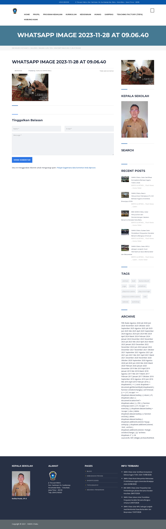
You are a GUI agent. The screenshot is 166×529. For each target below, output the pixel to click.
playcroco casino (128, 291)
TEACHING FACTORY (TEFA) (130, 14)
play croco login (144, 291)
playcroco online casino (131, 296)
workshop (135, 302)
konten (132, 286)
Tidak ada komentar (106, 71)
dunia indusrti (144, 281)
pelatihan (142, 286)
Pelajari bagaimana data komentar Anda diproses (76, 167)
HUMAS (97, 14)
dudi (133, 281)
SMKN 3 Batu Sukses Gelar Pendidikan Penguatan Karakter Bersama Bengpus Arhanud (137, 500)
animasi (125, 281)
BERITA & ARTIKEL (137, 185)
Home (27, 14)
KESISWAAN (85, 14)
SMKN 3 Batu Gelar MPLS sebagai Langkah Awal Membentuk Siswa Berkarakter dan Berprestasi (138, 509)
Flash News (149, 185)
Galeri (135, 206)
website (125, 302)
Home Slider (137, 188)
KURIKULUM (71, 14)
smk (145, 296)
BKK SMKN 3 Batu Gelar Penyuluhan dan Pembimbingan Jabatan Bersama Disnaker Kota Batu (138, 491)
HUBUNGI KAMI (31, 19)
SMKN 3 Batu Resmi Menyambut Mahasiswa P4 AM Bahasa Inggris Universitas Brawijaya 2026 (138, 481)
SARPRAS (109, 14)
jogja (124, 286)
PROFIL (36, 14)
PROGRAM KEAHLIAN (52, 14)
